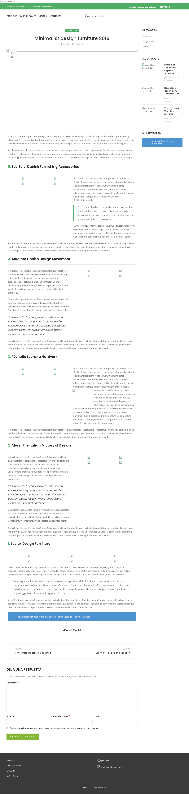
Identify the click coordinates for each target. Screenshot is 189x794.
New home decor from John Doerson (171, 90)
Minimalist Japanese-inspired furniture (170, 69)
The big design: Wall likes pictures (172, 111)
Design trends (148, 41)
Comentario (12, 682)
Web (98, 716)
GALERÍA (10, 770)
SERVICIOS (12, 760)
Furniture (72, 30)
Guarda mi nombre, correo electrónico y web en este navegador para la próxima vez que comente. (54, 728)
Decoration (147, 36)
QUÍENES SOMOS (15, 765)
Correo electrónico (60, 716)
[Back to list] (72, 651)
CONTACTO (12, 775)
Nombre (10, 716)
